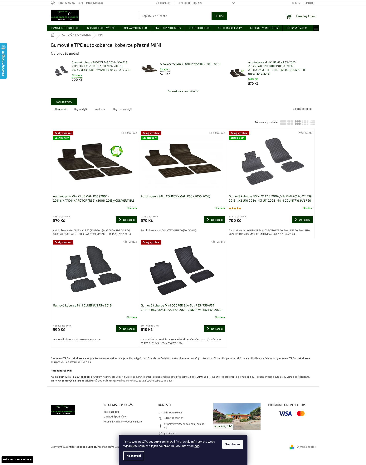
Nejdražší (100, 109)
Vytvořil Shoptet (306, 447)
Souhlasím (232, 444)
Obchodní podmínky (190, 3)
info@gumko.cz (173, 413)
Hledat (219, 16)
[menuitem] (65, 28)
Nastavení (134, 456)
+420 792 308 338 (173, 418)
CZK (294, 3)
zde (197, 446)
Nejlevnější (80, 109)
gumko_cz (170, 433)
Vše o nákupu (163, 3)
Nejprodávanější (122, 109)
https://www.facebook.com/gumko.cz (184, 426)
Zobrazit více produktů (181, 91)
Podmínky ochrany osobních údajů (123, 422)
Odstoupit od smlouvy (17, 460)
